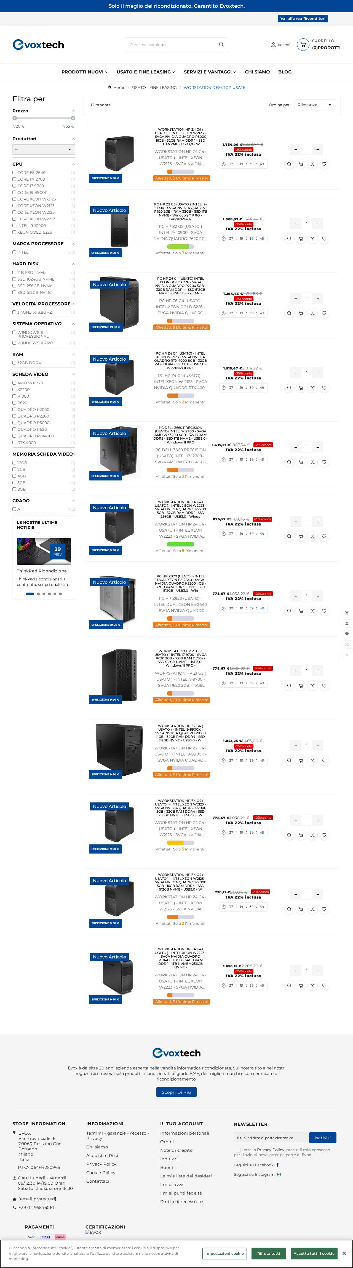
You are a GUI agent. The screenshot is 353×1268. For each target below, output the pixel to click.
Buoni (166, 1167)
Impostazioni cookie (224, 1253)
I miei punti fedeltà (181, 1193)
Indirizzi (169, 1158)
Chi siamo (97, 1147)
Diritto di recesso (182, 1201)
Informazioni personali (184, 1133)
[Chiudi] (344, 1253)
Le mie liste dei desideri (186, 1176)
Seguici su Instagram (254, 1174)
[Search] (221, 45)
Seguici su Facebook (254, 1165)
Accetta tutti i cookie (314, 1253)
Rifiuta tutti (268, 1253)
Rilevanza (315, 105)
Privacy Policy (101, 1164)
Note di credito (176, 1150)
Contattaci (97, 1181)
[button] (30, 593)
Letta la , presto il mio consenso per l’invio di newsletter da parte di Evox (282, 1152)
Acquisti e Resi (102, 1155)
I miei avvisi (173, 1184)
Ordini (167, 1141)
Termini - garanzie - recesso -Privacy (117, 1135)
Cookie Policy (101, 1172)
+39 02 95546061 (36, 1207)
